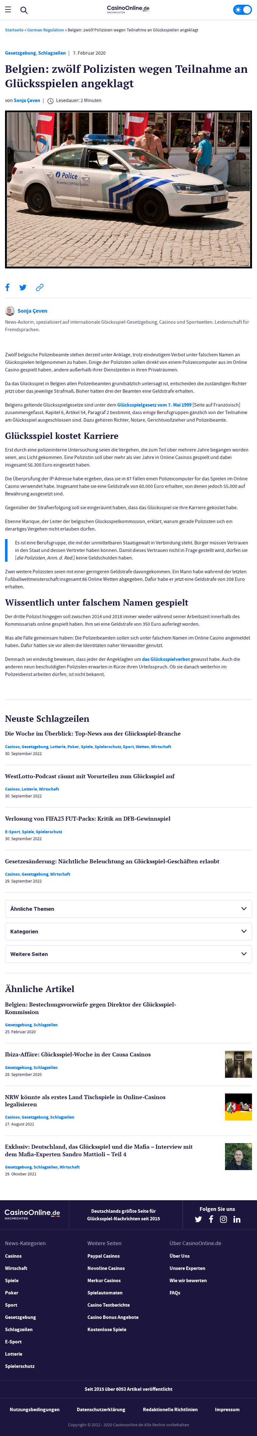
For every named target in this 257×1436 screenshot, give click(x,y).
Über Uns (180, 1256)
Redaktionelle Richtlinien (170, 1409)
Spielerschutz (108, 747)
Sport (128, 747)
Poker (73, 747)
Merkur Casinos (104, 1280)
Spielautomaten (105, 1292)
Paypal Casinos (103, 1256)
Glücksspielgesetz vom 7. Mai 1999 (154, 405)
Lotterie (58, 747)
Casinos (12, 747)
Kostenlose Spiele (106, 1329)
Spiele (87, 747)
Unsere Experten (187, 1268)
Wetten (142, 747)
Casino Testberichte (108, 1305)
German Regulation (45, 30)
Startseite (14, 30)
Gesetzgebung (20, 53)
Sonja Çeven (27, 100)
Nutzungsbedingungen (35, 1409)
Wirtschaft (161, 747)
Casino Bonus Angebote (113, 1317)
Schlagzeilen (52, 53)
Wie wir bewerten (188, 1280)
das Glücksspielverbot (166, 659)
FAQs (175, 1292)
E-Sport (12, 832)
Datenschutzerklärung (101, 1409)
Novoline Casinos (106, 1268)
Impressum (227, 1409)
